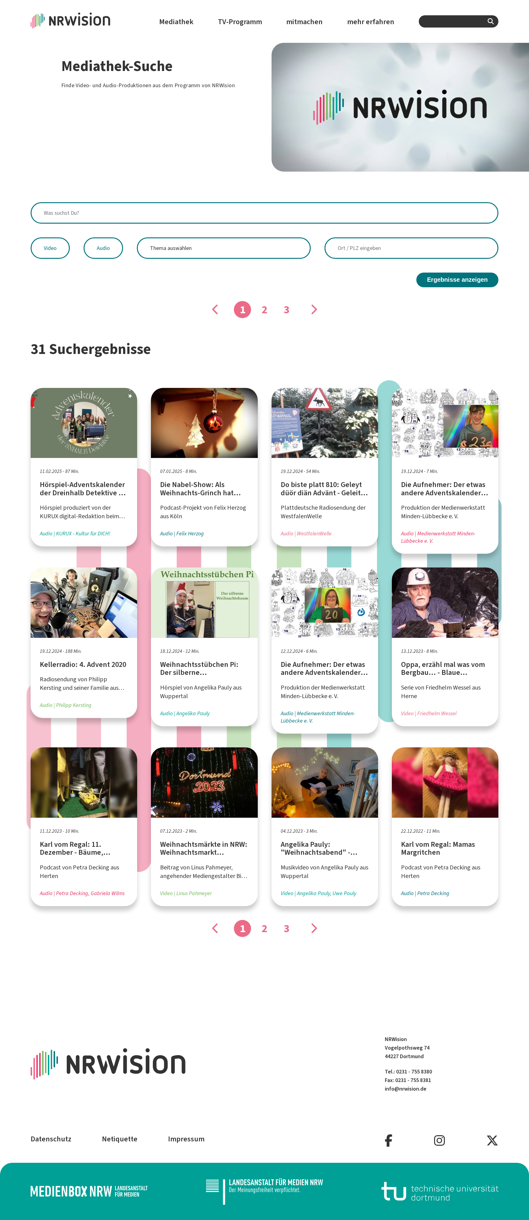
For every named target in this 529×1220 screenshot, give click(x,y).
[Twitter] (492, 1141)
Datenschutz (51, 1139)
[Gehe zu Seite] (313, 309)
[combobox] (458, 21)
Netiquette (119, 1139)
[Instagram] (439, 1141)
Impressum (186, 1139)
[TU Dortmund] (439, 1191)
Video (50, 248)
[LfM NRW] (264, 1191)
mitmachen (304, 22)
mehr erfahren (370, 22)
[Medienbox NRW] (89, 1191)
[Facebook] (388, 1141)
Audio (103, 248)
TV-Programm (240, 22)
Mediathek (176, 22)
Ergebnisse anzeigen (457, 279)
